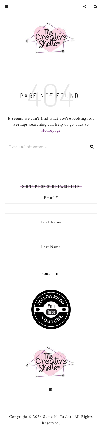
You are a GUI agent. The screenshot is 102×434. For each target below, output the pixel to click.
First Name (51, 222)
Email (51, 198)
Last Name (51, 247)
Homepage (51, 130)
